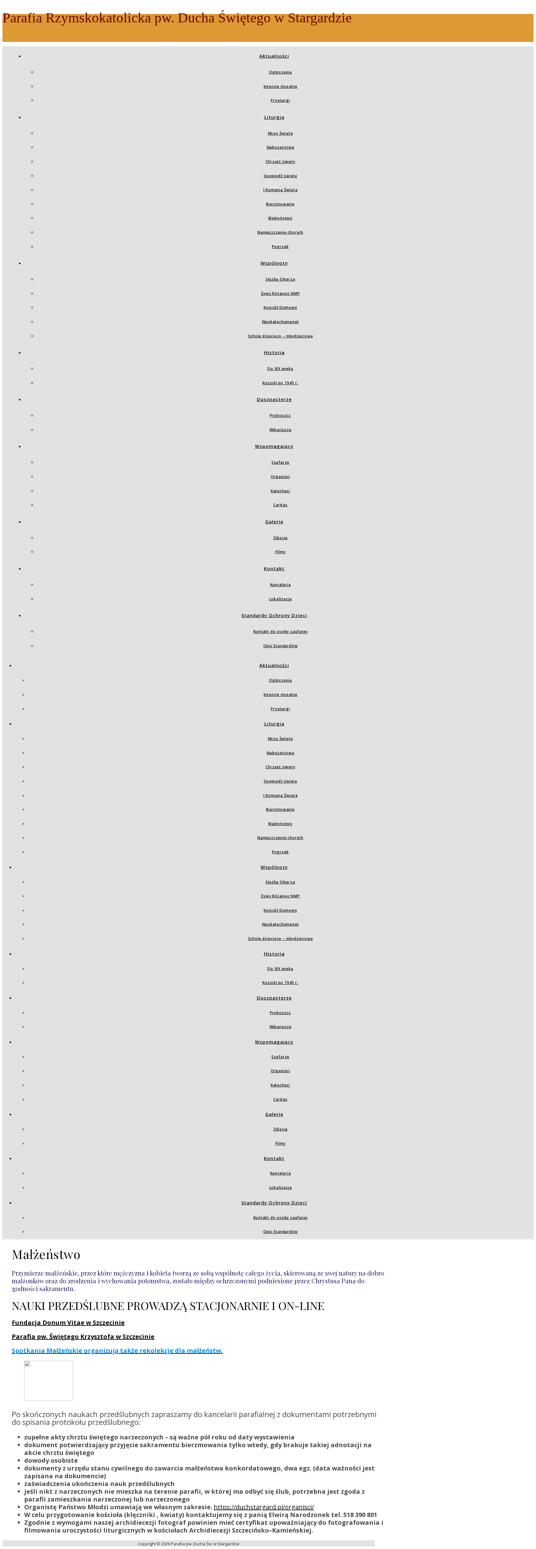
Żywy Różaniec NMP (280, 293)
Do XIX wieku (280, 368)
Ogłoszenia (280, 72)
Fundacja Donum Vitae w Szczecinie (68, 1322)
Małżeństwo (280, 218)
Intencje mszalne (280, 86)
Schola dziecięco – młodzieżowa (280, 336)
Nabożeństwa (280, 147)
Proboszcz (280, 415)
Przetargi (280, 100)
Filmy (280, 551)
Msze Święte (280, 133)
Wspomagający (274, 446)
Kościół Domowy (280, 307)
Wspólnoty (274, 263)
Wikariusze (281, 429)
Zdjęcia (280, 537)
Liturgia (274, 117)
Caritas (280, 505)
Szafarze (280, 462)
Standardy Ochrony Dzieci (274, 615)
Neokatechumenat (280, 321)
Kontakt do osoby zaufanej (280, 631)
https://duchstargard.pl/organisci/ (264, 1507)
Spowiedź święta (280, 175)
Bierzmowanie (280, 204)
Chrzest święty (280, 161)
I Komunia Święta (280, 189)
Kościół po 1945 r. (280, 383)
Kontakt (274, 568)
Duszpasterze (274, 399)
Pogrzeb (280, 246)
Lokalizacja (280, 599)
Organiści (280, 476)
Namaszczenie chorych (280, 232)
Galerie (274, 521)
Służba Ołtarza (280, 279)
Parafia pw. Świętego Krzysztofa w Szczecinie (83, 1336)
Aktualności (274, 56)
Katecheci (280, 491)
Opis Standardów (280, 645)
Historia (274, 352)
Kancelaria (280, 584)
